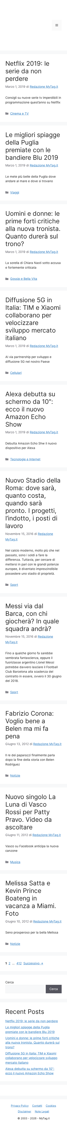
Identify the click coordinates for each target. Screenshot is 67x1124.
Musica (15, 862)
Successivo (33, 963)
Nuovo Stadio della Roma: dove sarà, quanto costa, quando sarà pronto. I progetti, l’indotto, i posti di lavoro (33, 503)
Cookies (51, 1105)
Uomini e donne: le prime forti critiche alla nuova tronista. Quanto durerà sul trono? (33, 229)
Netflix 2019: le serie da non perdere (27, 71)
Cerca (9, 982)
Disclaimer (24, 1111)
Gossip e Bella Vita (23, 279)
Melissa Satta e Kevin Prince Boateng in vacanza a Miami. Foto (30, 898)
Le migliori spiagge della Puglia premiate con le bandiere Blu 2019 (32, 146)
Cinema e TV (19, 113)
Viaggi (14, 192)
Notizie (15, 775)
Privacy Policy (20, 1105)
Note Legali (42, 1111)
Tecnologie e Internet (25, 459)
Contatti (37, 1105)
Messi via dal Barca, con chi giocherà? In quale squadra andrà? (32, 617)
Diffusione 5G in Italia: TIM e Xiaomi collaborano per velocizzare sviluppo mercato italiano (33, 319)
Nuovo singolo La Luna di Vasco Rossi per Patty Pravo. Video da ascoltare (30, 812)
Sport (14, 585)
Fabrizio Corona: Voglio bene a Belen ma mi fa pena (29, 724)
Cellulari (16, 373)
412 (19, 963)
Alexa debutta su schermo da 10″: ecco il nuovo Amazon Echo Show (30, 409)
